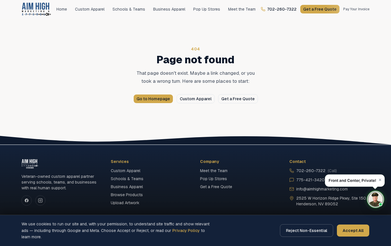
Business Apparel (169, 9)
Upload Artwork (125, 202)
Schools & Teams (128, 9)
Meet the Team (242, 9)
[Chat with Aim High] (375, 199)
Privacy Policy (186, 230)
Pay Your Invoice (356, 9)
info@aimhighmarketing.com (322, 189)
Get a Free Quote (320, 9)
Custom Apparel (89, 9)
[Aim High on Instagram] (40, 200)
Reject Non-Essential (306, 230)
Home (61, 9)
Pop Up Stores (206, 9)
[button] (355, 180)
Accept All (353, 230)
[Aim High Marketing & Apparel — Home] (36, 9)
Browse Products (127, 194)
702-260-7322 (282, 9)
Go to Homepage (153, 98)
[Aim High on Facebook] (26, 200)
